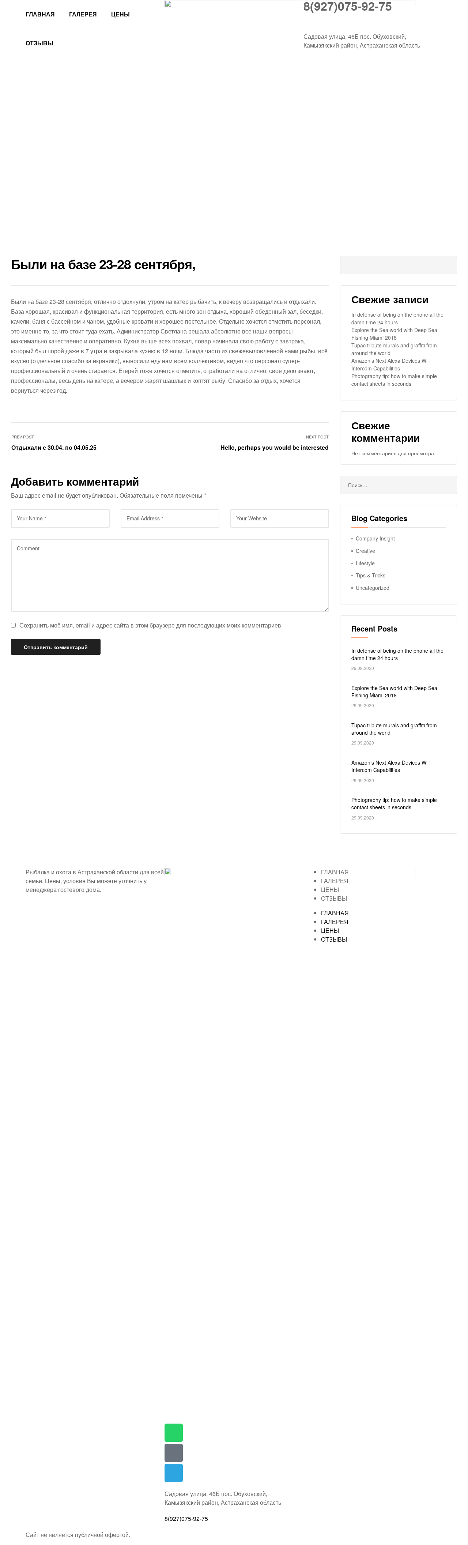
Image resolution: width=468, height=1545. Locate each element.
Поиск (446, 265)
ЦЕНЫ (120, 14)
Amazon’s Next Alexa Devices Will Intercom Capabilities (390, 364)
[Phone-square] (174, 1453)
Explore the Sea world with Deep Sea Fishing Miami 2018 (394, 333)
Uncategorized (372, 587)
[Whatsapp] (174, 1433)
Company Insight (375, 538)
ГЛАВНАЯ (40, 14)
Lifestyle (365, 563)
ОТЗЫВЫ (39, 43)
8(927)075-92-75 (186, 1518)
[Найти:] (398, 485)
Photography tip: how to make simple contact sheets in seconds (394, 379)
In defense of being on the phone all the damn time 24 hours (397, 318)
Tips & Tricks (370, 575)
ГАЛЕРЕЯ (83, 14)
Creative (365, 550)
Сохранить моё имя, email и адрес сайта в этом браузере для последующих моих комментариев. (151, 625)
